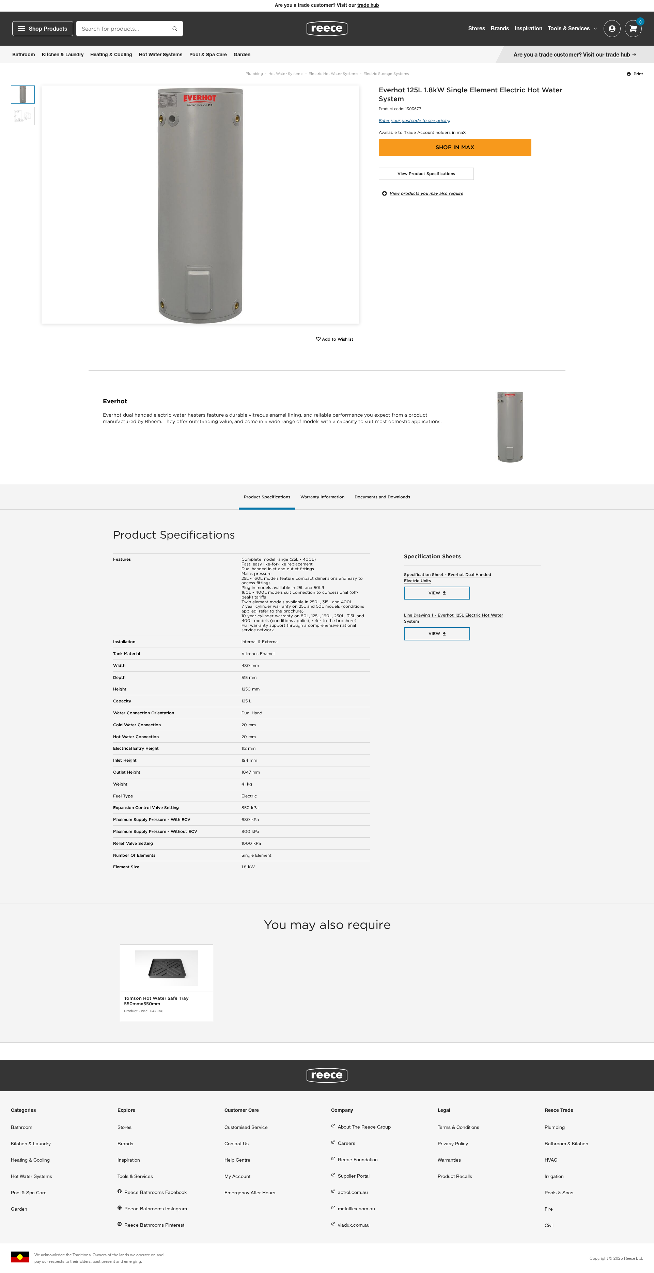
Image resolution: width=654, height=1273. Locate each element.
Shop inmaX (455, 147)
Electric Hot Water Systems (333, 73)
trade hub (368, 5)
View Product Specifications (426, 173)
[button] (351, 204)
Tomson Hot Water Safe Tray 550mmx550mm (156, 1001)
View (434, 592)
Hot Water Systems (285, 73)
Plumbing (254, 73)
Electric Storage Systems (386, 73)
